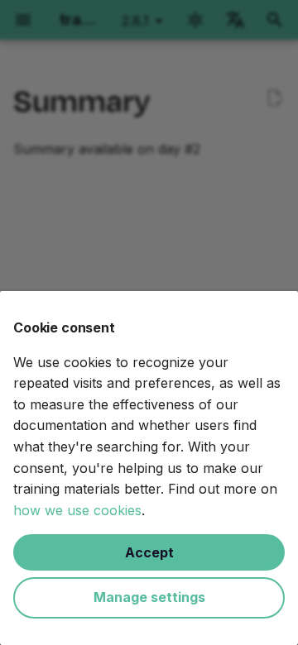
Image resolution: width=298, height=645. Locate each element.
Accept (149, 552)
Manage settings (149, 597)
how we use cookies (77, 510)
